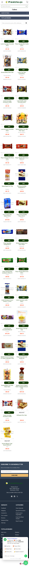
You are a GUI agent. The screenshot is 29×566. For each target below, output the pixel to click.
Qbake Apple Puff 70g (7, 186)
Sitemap (3, 522)
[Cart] (27, 2)
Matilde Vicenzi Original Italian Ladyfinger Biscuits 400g (22, 387)
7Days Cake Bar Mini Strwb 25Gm (21, 272)
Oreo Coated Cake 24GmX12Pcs (7, 215)
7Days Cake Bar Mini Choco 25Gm (7, 158)
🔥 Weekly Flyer (8, 548)
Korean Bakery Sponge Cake (21, 329)
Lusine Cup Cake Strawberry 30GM (7, 101)
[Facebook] (12, 496)
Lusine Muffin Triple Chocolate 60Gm (21, 101)
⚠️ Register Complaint (19, 551)
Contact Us (4, 513)
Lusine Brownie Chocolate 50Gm (7, 130)
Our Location (4, 515)
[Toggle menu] (2, 2)
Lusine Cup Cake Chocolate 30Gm (7, 44)
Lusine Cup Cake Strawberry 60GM (7, 416)
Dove (2, 539)
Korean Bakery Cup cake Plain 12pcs (22, 130)
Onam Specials (19, 508)
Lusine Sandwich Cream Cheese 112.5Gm (7, 300)
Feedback (3, 508)
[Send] (25, 556)
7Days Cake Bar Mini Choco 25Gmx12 (21, 158)
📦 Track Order (17, 548)
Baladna (17, 532)
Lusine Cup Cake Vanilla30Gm (22, 73)
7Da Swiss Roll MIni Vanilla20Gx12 (21, 187)
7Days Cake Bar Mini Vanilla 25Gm (21, 44)
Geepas (17, 534)
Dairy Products (19, 521)
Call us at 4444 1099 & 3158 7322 (14, 492)
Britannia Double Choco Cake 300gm (21, 244)
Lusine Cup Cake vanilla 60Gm (21, 300)
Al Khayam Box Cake (22, 415)
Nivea (2, 537)
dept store (3, 532)
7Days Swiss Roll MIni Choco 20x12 (22, 215)
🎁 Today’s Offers (16, 546)
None (2, 534)
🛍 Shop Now (7, 546)
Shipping (3, 510)
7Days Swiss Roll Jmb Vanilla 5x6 (21, 357)
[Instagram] (14, 496)
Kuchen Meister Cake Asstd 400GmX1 (7, 444)
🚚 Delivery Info (8, 551)
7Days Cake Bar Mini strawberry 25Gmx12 (7, 272)
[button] (26, 23)
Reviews (3, 518)
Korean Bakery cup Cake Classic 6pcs (7, 386)
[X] (17, 496)
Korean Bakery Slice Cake (7, 72)
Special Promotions (20, 510)
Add (9, 41)
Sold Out (21, 412)
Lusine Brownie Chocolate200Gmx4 (7, 329)
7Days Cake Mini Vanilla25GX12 (7, 244)
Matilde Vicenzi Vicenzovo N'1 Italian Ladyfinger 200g (7, 357)
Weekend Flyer (4, 520)
